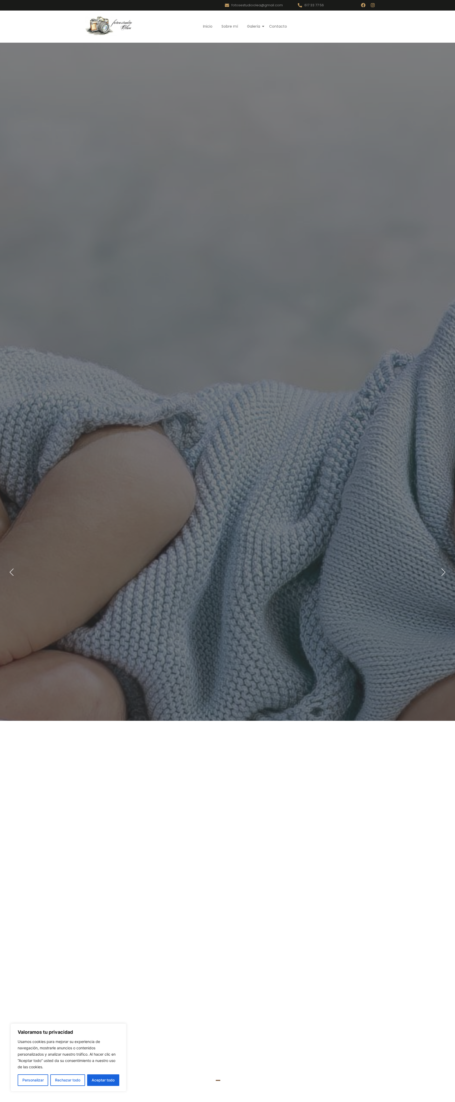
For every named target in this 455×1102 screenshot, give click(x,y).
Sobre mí (229, 26)
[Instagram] (372, 5)
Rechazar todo (67, 1080)
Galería (253, 26)
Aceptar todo (103, 1080)
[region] (68, 1057)
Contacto (278, 26)
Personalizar (33, 1080)
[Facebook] (363, 5)
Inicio (207, 26)
